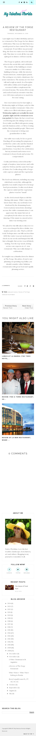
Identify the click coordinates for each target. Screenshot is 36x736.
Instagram (27, 573)
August (11, 691)
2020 (9, 615)
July (10, 694)
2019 (8, 618)
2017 (8, 624)
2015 (8, 630)
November (13, 657)
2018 (8, 621)
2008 (9, 651)
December (13, 654)
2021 (8, 612)
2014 (8, 633)
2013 (8, 636)
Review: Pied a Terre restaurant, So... (18, 398)
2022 (9, 609)
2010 (8, 645)
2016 (8, 627)
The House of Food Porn (21, 587)
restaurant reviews (13, 292)
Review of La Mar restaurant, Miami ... (16, 439)
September (13, 688)
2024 (9, 603)
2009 (9, 648)
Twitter (18, 573)
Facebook (9, 573)
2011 (8, 642)
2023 (9, 606)
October (12, 685)
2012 (8, 639)
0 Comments (6, 285)
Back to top (28, 734)
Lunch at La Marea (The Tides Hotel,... (16, 357)
